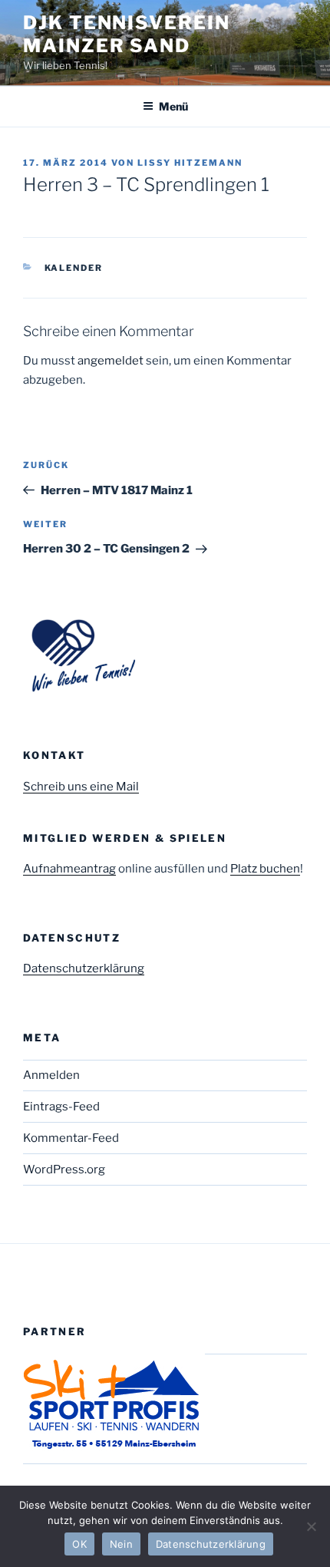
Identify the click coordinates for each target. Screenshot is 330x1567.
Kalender (74, 267)
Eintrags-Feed (61, 1106)
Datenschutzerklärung (83, 968)
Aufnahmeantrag (69, 869)
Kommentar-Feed (71, 1138)
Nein (121, 1544)
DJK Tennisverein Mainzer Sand (126, 34)
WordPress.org (64, 1169)
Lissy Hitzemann (190, 162)
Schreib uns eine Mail (81, 786)
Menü (173, 106)
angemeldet (111, 361)
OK (79, 1544)
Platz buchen (265, 869)
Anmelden (51, 1075)
